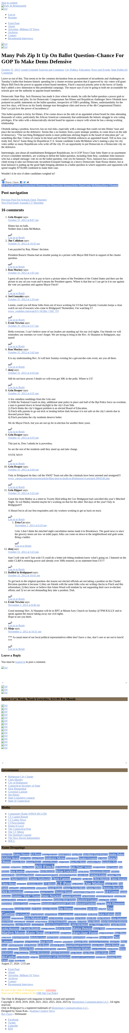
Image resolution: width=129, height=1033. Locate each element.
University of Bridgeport (55, 957)
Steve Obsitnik (110, 185)
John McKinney (56, 918)
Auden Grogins (88, 858)
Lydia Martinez (10, 928)
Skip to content (9, 2)
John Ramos (80, 918)
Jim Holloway (80, 909)
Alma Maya (77, 854)
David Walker (55, 888)
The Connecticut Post (19, 828)
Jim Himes (52, 185)
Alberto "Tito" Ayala (50, 855)
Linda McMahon (94, 185)
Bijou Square (15, 867)
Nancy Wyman (106, 937)
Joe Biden (102, 909)
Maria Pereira (82, 928)
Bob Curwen (112, 867)
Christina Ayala (35, 884)
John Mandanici (17, 919)
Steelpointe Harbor (79, 949)
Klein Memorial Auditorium (114, 921)
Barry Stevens (63, 862)
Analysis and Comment (51, 69)
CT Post (63, 883)
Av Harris (102, 858)
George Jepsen (33, 900)
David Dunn (14, 888)
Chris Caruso (60, 879)
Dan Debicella (77, 884)
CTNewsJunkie (16, 822)
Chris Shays (8, 883)
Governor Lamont (17, 791)
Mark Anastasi (52, 933)
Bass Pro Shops (78, 862)
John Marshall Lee (36, 918)
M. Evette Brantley (30, 928)
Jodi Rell (92, 908)
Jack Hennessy (39, 185)
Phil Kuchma (67, 942)
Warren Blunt (101, 957)
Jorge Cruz (30, 922)
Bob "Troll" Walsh (81, 867)
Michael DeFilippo (20, 937)
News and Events (100, 69)
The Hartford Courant (19, 834)
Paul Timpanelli (32, 942)
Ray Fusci (6, 1014)
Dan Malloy (94, 883)
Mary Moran (120, 933)
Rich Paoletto (30, 945)
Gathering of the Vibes (104, 896)
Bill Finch (6, 185)
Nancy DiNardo (92, 938)
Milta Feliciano (53, 937)
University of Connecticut (83, 957)
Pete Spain (58, 942)
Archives (13, 32)
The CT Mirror (16, 831)
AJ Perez (35, 854)
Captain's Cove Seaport (68, 875)
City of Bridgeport (18, 782)
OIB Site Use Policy (47, 993)
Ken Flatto (82, 922)
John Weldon (7, 921)
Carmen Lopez (97, 875)
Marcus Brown (63, 928)
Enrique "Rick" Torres (25, 896)
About (11, 26)
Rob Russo (43, 945)
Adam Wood (7, 854)
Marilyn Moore (13, 933)
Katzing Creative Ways (42, 1010)
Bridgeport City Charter (20, 776)
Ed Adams (100, 892)
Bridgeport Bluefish (100, 871)
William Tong (19, 961)
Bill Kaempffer (62, 867)
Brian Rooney (83, 872)
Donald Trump (63, 892)
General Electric (8, 900)
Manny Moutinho (48, 929)
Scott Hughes (12, 949)
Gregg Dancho (47, 900)
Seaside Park (26, 949)
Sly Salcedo (61, 949)
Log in (11, 14)
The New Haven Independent (24, 838)
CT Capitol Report (18, 816)
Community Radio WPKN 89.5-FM (27, 813)
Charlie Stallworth (39, 879)
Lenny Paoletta (23, 924)
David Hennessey (27, 888)
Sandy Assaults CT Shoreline (22, 202)
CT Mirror (50, 883)
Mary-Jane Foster (85, 933)
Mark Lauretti (65, 933)
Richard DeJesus (15, 945)
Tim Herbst (76, 953)
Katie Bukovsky (41, 922)
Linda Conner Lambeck (57, 924)
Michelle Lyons (38, 937)
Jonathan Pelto (19, 922)
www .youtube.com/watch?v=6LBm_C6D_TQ (33, 311)
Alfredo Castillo (64, 854)
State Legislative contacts (21, 797)
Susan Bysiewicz (39, 953)
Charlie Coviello (19, 879)
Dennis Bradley (112, 888)
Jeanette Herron (22, 909)
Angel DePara (38, 858)
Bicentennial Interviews (20, 38)
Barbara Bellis (18, 862)
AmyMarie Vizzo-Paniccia (95, 854)
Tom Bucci (88, 953)
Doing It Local (16, 825)
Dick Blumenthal (17, 788)
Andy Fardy (25, 858)
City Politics (71, 69)
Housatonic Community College (58, 903)
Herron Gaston (20, 903)
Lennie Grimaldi (29, 69)
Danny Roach (111, 884)
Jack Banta (101, 904)
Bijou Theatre (28, 867)
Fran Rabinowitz (88, 896)
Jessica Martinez (49, 909)
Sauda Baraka (112, 945)
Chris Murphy (15, 779)
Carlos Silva (83, 875)
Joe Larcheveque (37, 914)
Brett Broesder (47, 871)
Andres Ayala (10, 858)
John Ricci (91, 918)
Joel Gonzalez (51, 914)
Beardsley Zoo (109, 862)
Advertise (51, 990)
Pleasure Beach (81, 942)
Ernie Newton (51, 896)
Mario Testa (35, 933)
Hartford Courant (87, 900)
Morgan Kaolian (78, 937)
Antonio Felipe (72, 859)
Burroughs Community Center (46, 875)
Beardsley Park (94, 862)
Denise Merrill (93, 888)
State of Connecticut (19, 800)
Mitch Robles (65, 937)
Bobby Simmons (99, 867)
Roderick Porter (57, 945)
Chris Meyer (87, 879)
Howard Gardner (86, 903)
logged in (20, 662)
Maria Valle (99, 928)
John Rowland (104, 918)
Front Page (14, 23)
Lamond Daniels (7, 925)
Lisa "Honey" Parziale (99, 925)
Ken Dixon (72, 922)
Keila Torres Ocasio (57, 921)
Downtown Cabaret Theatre (84, 892)
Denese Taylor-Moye (74, 888)
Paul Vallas (46, 941)
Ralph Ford (115, 942)
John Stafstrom (119, 918)
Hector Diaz (103, 900)
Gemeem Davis (120, 896)
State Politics (118, 69)
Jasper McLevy (7, 909)
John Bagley (93, 914)
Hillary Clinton (34, 904)
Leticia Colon (37, 925)
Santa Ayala (98, 945)
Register (12, 17)
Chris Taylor (21, 884)
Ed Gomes (111, 892)
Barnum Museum (50, 862)
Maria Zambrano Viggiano (116, 929)
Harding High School (64, 899)
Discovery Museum (31, 892)
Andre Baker (116, 854)
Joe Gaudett (22, 914)
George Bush (22, 900)
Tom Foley (101, 953)
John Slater (79, 185)
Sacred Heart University (78, 945)
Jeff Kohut (36, 909)
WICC (11, 841)
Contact (12, 35)
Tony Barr (34, 957)
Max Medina (6, 938)
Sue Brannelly (21, 953)
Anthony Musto (55, 858)
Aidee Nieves (21, 854)
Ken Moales (93, 921)
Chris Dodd (76, 879)
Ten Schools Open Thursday (24, 199)
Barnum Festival (33, 862)
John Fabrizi (106, 914)
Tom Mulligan (23, 957)
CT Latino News (17, 819)
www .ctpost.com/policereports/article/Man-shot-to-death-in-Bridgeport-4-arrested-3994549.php (59, 478)
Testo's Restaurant (60, 953)
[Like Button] (2, 180)
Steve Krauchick (99, 949)
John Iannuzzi (65, 185)
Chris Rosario (118, 879)
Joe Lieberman (65, 914)
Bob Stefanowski (32, 872)
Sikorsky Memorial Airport (45, 949)
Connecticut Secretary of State (24, 785)
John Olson (69, 918)
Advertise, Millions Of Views (23, 29)
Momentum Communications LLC (90, 1001)
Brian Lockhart (66, 871)
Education (84, 69)
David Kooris (41, 888)
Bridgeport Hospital (24, 875)
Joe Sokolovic (80, 914)
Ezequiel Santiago (21, 185)
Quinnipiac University (99, 942)
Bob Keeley (17, 871)
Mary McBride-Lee (106, 933)
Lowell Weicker (118, 925)
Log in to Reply (16, 237)
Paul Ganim (18, 942)
